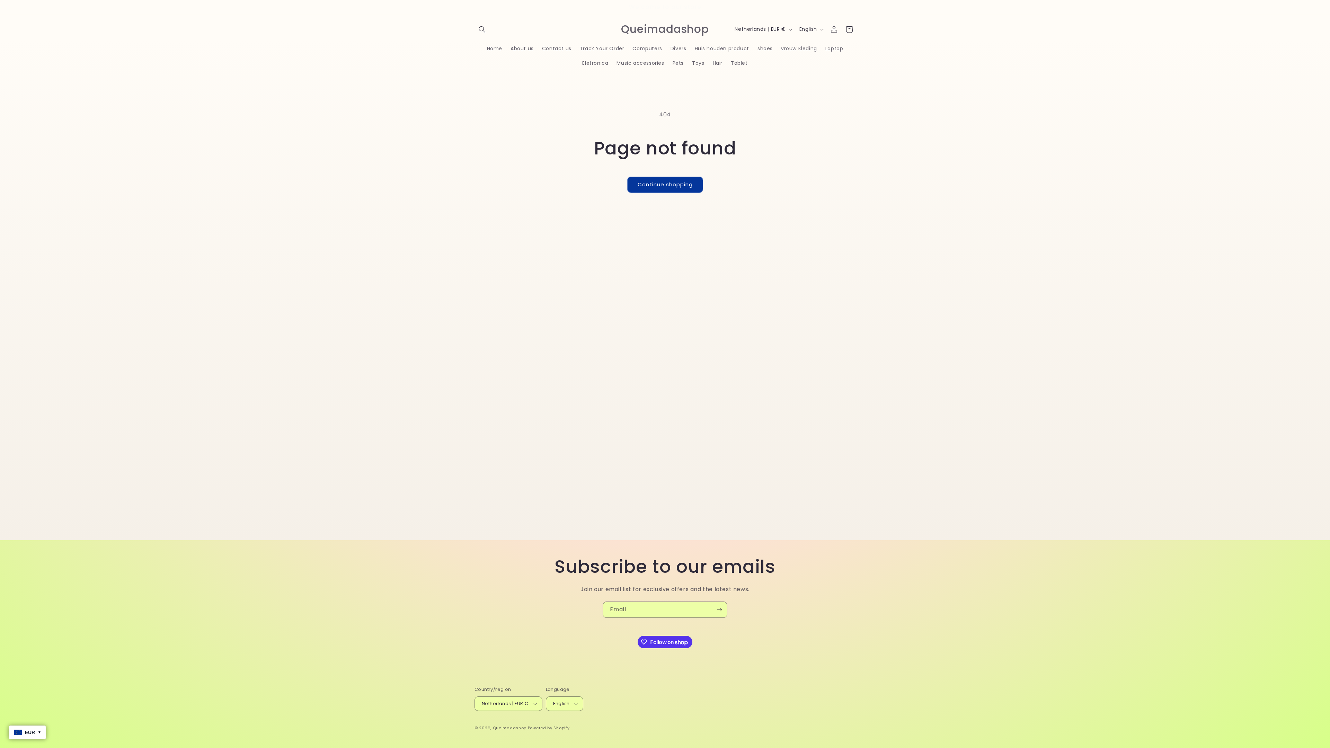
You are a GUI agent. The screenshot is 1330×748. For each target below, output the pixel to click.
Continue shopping (665, 184)
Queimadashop (509, 728)
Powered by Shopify (549, 728)
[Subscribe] (719, 610)
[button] (482, 29)
